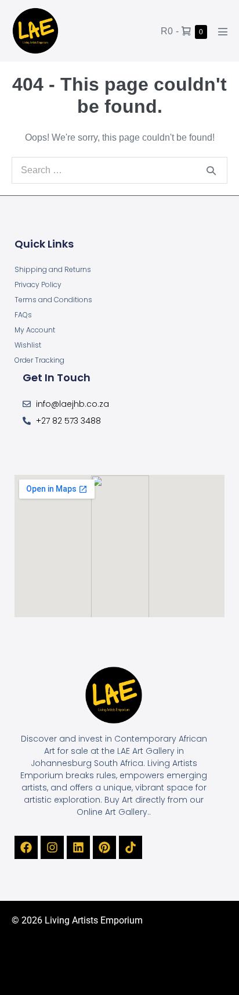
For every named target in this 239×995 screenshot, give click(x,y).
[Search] (211, 170)
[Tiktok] (130, 847)
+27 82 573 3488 (68, 421)
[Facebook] (26, 847)
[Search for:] (119, 170)
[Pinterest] (104, 847)
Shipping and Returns (53, 269)
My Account (35, 330)
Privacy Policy (38, 284)
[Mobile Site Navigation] (222, 31)
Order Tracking (39, 360)
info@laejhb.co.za (72, 404)
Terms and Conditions (53, 300)
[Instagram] (52, 847)
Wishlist (28, 345)
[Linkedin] (78, 847)
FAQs (23, 315)
